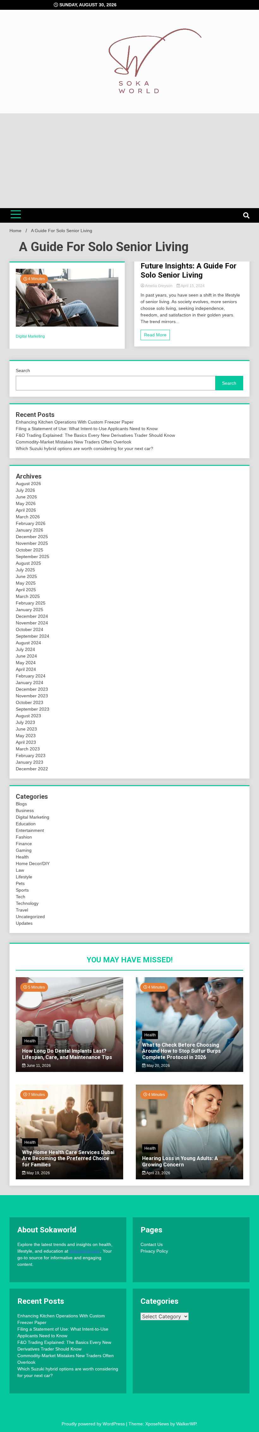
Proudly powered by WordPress (94, 1423)
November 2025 (32, 543)
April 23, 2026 (158, 1173)
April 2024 (26, 669)
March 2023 (28, 748)
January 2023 (29, 762)
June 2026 (26, 496)
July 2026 (25, 490)
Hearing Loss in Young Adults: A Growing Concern (180, 1161)
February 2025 (30, 602)
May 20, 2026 (158, 1065)
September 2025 (32, 556)
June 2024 (26, 656)
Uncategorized (30, 916)
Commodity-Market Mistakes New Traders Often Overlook (73, 441)
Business (25, 810)
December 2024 (32, 616)
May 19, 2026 (38, 1173)
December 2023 (32, 689)
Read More (155, 334)
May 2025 (26, 583)
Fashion (24, 836)
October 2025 (29, 549)
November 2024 (32, 622)
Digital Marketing (30, 336)
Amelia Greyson (158, 286)
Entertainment (30, 830)
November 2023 (32, 695)
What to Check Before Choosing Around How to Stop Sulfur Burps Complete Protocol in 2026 (181, 1051)
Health (22, 856)
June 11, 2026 (38, 1065)
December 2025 (32, 536)
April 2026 (26, 510)
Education (26, 823)
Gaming (24, 850)
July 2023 (25, 722)
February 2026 (30, 523)
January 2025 (29, 609)
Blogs (21, 803)
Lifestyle (24, 876)
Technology (27, 903)
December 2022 (32, 768)
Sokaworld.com (84, 1251)
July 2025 (25, 569)
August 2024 (28, 642)
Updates (24, 923)
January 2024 (29, 682)
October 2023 (29, 702)
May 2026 (26, 503)
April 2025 (26, 589)
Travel (22, 909)
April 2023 (26, 742)
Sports (22, 890)
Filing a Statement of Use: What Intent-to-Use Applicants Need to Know (87, 428)
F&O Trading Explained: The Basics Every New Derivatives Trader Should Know (95, 435)
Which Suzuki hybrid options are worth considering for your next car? (84, 448)
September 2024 (32, 636)
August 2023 (28, 715)
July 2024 (25, 649)
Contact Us (152, 1244)
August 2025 (28, 563)
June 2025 (26, 576)
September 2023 (32, 709)
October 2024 (29, 629)
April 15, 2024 (192, 286)
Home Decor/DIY (33, 863)
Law (20, 870)
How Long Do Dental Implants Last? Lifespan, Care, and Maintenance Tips (67, 1054)
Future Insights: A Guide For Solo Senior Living (189, 271)
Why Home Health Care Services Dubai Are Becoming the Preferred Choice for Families (68, 1158)
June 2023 (26, 728)
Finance (24, 843)
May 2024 (26, 662)
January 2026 (29, 529)
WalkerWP (186, 1423)
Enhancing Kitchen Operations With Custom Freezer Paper (75, 421)
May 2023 (26, 735)
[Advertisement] (129, 161)
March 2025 (28, 596)
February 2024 (30, 675)
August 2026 (28, 483)
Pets (20, 883)
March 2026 (28, 516)
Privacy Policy (154, 1251)
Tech (20, 896)
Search (23, 370)
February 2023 (30, 755)
